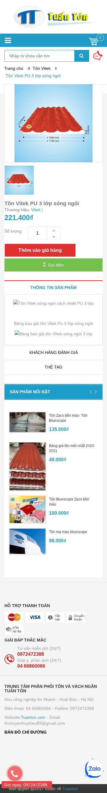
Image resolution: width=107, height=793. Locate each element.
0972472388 (30, 654)
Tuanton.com (33, 717)
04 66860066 (31, 666)
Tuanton (70, 788)
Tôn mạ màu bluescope (68, 532)
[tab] (53, 287)
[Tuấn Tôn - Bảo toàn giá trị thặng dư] (53, 17)
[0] (93, 43)
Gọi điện (55, 265)
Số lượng (13, 231)
